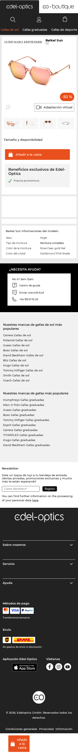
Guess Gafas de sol (16, 345)
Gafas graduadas (34, 30)
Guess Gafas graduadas (19, 410)
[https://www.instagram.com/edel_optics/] (58, 667)
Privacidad (46, 729)
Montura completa (52, 243)
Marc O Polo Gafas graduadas (23, 404)
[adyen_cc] (6, 611)
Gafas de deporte (64, 30)
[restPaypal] (27, 611)
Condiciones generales (21, 729)
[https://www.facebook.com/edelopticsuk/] (49, 667)
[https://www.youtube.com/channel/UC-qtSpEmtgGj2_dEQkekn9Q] (67, 667)
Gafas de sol (10, 30)
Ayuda (7, 583)
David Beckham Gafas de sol (23, 355)
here (35, 500)
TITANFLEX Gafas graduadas (23, 435)
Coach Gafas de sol (16, 380)
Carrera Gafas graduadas (20, 430)
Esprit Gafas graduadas (19, 425)
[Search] (13, 19)
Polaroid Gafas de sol (17, 340)
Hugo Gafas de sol (16, 365)
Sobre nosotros (14, 545)
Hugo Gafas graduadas (19, 440)
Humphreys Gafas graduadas (23, 399)
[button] (19, 6)
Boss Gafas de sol (15, 350)
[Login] (39, 19)
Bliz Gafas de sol (14, 360)
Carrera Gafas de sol (17, 335)
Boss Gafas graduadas (18, 415)
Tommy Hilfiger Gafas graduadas (26, 420)
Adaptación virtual (57, 107)
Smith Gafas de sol (16, 375)
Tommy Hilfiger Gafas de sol (23, 370)
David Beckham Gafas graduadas (26, 445)
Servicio (9, 564)
